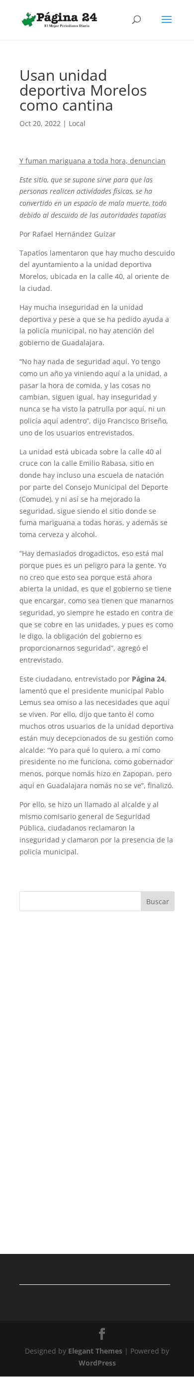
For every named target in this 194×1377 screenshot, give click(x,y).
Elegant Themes (95, 1351)
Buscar (157, 901)
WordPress (97, 1363)
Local (77, 123)
